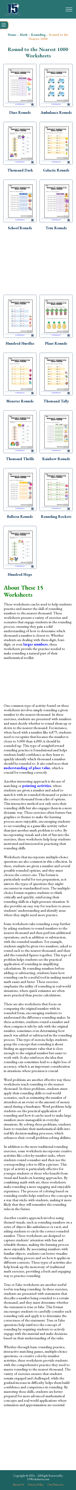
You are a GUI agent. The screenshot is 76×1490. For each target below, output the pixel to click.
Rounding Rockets (56, 516)
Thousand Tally (56, 401)
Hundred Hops (20, 574)
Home (12, 34)
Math (23, 34)
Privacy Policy (36, 1484)
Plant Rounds (56, 343)
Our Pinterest (55, 1484)
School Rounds (20, 228)
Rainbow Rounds (56, 458)
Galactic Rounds (56, 170)
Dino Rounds (20, 112)
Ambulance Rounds (56, 112)
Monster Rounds (20, 401)
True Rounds (56, 228)
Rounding (38, 34)
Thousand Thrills (20, 458)
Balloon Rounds (20, 516)
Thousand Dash (20, 170)
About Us (18, 1484)
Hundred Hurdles (20, 343)
